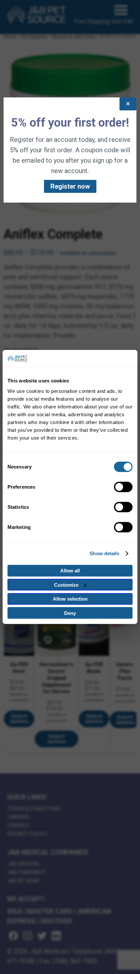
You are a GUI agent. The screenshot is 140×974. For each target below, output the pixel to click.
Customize (66, 585)
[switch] (123, 487)
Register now (70, 186)
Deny (70, 613)
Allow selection (70, 599)
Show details (104, 553)
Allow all (70, 570)
